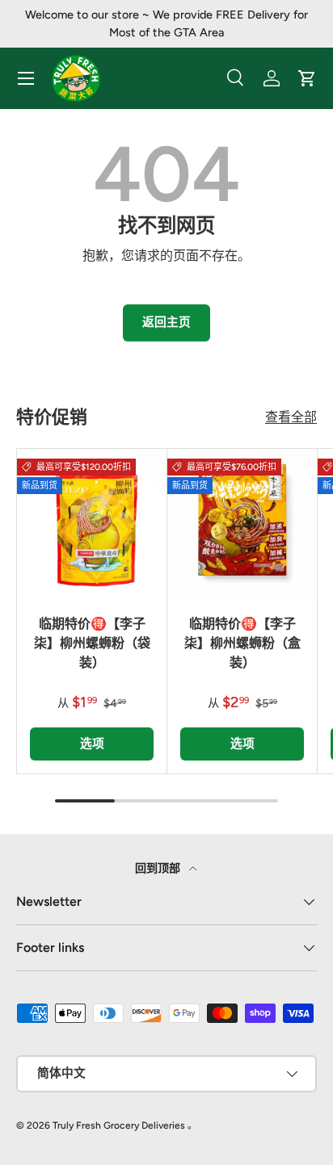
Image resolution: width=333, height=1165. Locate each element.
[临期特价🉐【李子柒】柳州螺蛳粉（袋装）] (91, 523)
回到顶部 (159, 868)
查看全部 (291, 417)
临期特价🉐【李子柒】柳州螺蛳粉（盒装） (242, 643)
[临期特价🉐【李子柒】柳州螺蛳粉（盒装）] (242, 523)
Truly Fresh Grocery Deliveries (119, 1125)
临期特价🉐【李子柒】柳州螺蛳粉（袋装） (92, 643)
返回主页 (166, 322)
